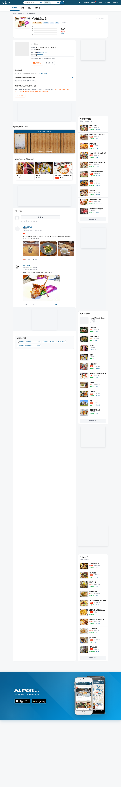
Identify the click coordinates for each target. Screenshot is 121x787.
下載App (93, 2)
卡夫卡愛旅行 (27, 265)
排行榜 (114, 2)
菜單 (22, 8)
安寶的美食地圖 (27, 227)
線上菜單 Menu (44, 131)
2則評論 (63, 33)
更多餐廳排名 (92, 219)
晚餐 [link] (57, 23)
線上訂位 (38, 63)
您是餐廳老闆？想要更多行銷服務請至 (43, 58)
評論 (29, 8)
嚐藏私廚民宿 (39, 18)
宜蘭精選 (20, 13)
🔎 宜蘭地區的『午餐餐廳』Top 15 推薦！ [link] (54, 342)
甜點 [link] (94, 322)
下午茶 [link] (94, 349)
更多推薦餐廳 (92, 420)
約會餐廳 (25, 13)
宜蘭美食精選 (37, 22)
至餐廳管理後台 (48, 151)
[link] (98, 129)
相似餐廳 (37, 8)
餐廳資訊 (15, 7)
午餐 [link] (52, 23)
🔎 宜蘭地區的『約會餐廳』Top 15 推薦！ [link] (29, 342)
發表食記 (86, 2)
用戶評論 (18, 211)
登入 (80, 2)
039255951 (40, 55)
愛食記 (14, 13)
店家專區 (106, 2)
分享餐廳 (50, 63)
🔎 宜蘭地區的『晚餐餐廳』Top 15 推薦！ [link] (29, 345)
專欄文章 (99, 2)
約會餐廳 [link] (46, 23)
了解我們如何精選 (42, 73)
